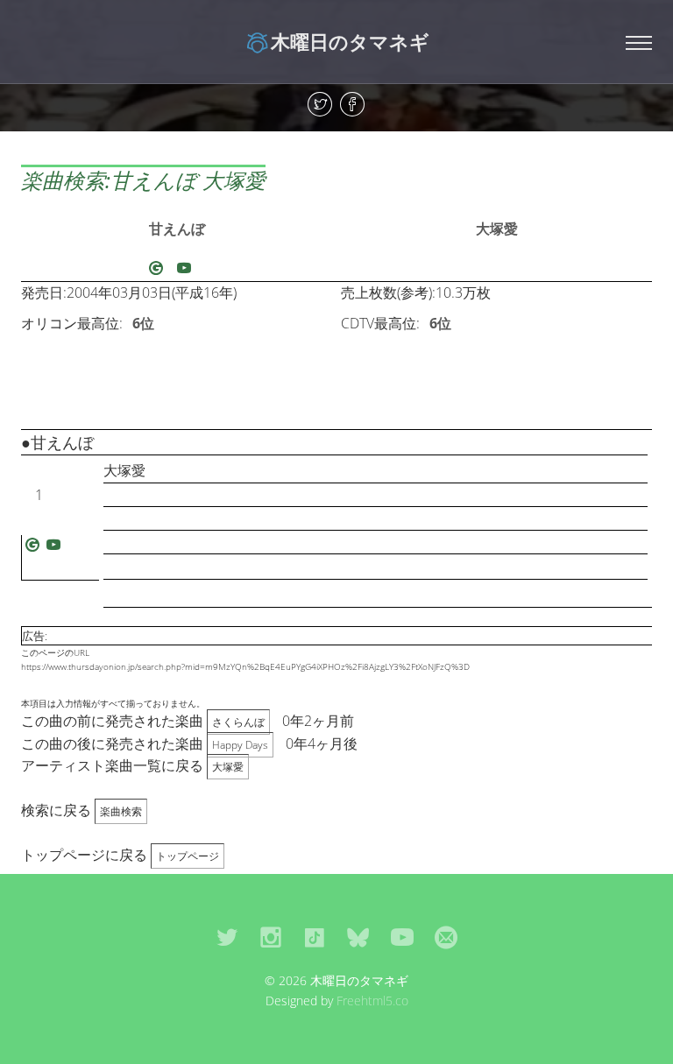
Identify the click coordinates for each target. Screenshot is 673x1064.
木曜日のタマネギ (350, 41)
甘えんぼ (177, 228)
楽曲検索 (121, 811)
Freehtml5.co (372, 1000)
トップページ (187, 856)
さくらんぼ (238, 722)
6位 (143, 323)
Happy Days (240, 744)
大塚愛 (497, 228)
